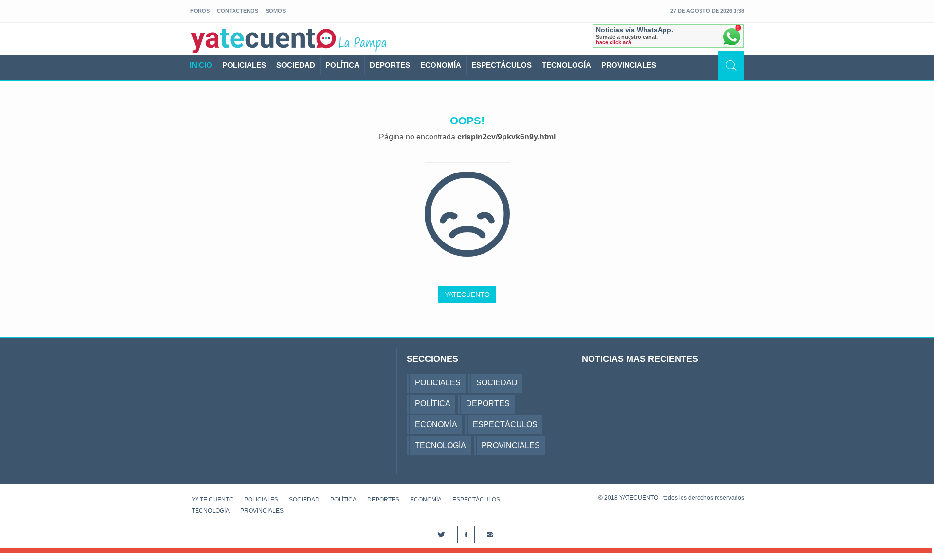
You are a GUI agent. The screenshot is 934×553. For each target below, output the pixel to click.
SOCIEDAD (295, 65)
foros (200, 11)
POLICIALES (244, 65)
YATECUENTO (467, 294)
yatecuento (264, 40)
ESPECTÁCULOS (501, 65)
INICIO (201, 65)
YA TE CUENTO (213, 499)
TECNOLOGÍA (566, 65)
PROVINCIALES (628, 65)
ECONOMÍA (440, 65)
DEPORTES (390, 65)
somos (276, 11)
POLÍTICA (342, 65)
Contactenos (237, 11)
